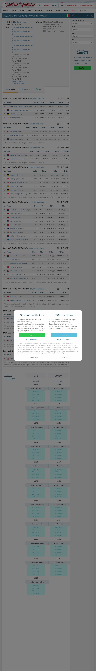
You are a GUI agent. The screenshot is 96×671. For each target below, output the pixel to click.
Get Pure (64, 335)
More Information (32, 339)
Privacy (64, 357)
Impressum (33, 357)
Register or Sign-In (63, 339)
